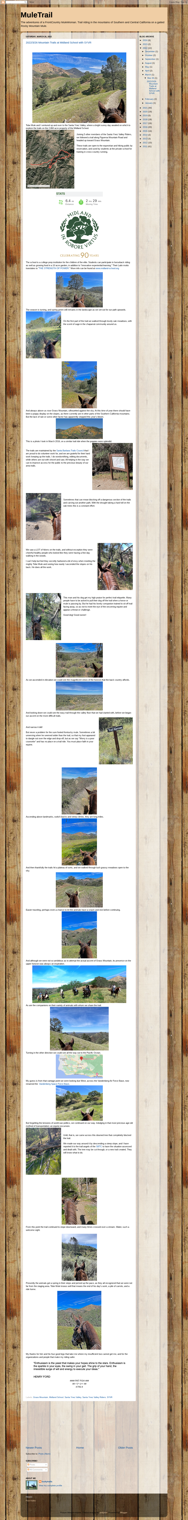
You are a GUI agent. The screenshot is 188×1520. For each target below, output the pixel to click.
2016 (145, 127)
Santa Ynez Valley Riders (94, 1397)
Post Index (31, 1501)
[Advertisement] (79, 1423)
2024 (145, 40)
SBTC (99, 1146)
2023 (145, 44)
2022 (145, 48)
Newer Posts (34, 1447)
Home (80, 1447)
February (149, 99)
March (148, 75)
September (150, 59)
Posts (32, 1465)
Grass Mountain (40, 1397)
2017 (145, 123)
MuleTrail (37, 15)
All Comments (36, 1470)
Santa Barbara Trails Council (70, 450)
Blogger (123, 1512)
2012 (145, 143)
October (149, 55)
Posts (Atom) (44, 1454)
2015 (145, 131)
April (147, 71)
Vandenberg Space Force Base (54, 1084)
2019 (145, 115)
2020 (145, 112)
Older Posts (125, 1447)
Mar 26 (151, 78)
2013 (145, 139)
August (148, 63)
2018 (145, 119)
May (147, 67)
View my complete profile (50, 1485)
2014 (145, 135)
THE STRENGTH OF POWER (54, 268)
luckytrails (47, 1481)
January (149, 103)
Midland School (56, 1397)
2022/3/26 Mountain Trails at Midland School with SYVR (58, 42)
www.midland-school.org (107, 268)
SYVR (109, 1397)
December (150, 51)
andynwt (103, 1512)
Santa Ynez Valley (73, 1397)
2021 (145, 108)
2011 (145, 146)
